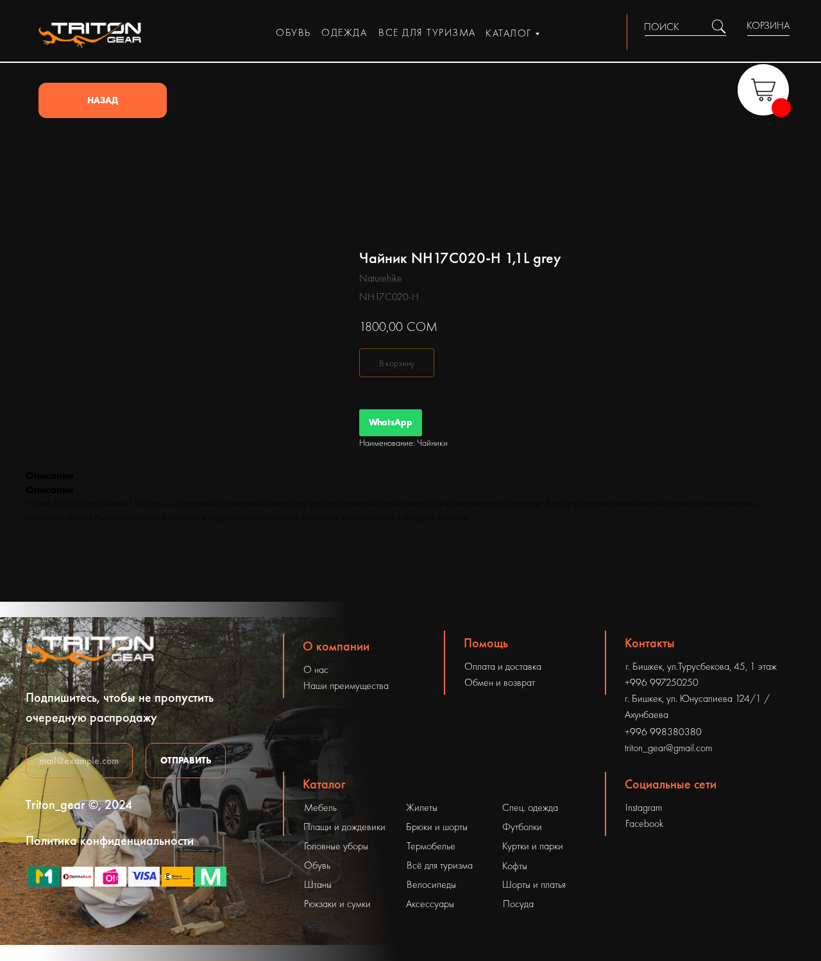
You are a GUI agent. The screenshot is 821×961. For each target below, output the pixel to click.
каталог (509, 33)
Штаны (318, 884)
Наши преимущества (346, 685)
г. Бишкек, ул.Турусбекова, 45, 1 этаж (701, 666)
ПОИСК (661, 26)
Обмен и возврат (499, 682)
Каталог (324, 784)
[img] (719, 27)
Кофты (514, 865)
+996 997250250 (661, 682)
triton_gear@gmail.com (668, 747)
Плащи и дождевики (344, 826)
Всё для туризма (440, 865)
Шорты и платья (534, 884)
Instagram (643, 807)
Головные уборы (336, 846)
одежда (344, 32)
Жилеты (421, 807)
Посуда (518, 903)
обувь (293, 32)
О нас (315, 669)
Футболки (522, 826)
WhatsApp (390, 422)
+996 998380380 (663, 731)
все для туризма (427, 32)
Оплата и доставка (502, 666)
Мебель (320, 807)
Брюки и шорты (437, 826)
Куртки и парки (532, 846)
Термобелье (431, 846)
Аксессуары (430, 903)
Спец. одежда (530, 807)
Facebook (644, 823)
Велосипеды (431, 884)
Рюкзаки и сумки (337, 903)
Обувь (317, 865)
